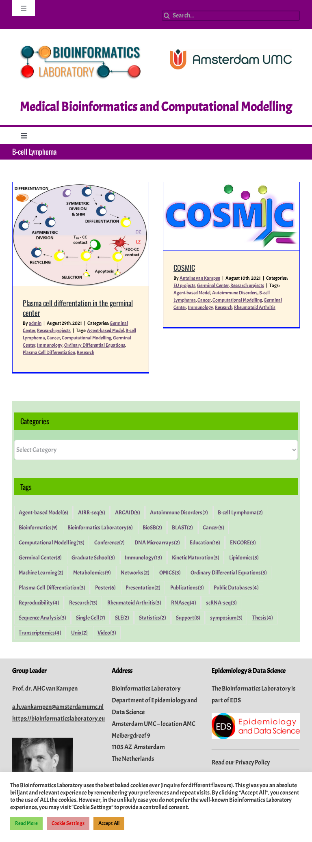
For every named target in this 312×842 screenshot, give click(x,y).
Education (205, 542)
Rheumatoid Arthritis (254, 307)
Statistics (152, 617)
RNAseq (183, 602)
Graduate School (93, 557)
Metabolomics (92, 572)
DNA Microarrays (157, 542)
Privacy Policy (252, 762)
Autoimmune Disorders (235, 292)
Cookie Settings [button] (68, 823)
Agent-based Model (105, 330)
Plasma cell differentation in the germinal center (78, 307)
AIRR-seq (91, 512)
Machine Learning (41, 572)
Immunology (50, 345)
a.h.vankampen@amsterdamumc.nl (58, 707)
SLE (122, 617)
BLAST (182, 527)
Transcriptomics (40, 632)
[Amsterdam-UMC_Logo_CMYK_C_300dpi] (231, 52)
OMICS (170, 572)
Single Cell (90, 617)
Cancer (53, 338)
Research (85, 352)
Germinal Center (213, 285)
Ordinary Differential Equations (94, 345)
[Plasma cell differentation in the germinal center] (81, 234)
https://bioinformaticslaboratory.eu (58, 719)
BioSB (152, 527)
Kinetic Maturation (195, 557)
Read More (26, 823)
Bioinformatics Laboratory (100, 527)
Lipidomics (244, 557)
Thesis (262, 617)
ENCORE (243, 542)
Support (188, 617)
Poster (105, 587)
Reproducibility (39, 602)
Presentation (143, 587)
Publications (187, 587)
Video (107, 632)
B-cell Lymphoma (240, 512)
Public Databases (236, 587)
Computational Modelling (86, 338)
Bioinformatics (38, 527)
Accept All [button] (108, 823)
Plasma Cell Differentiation (49, 352)
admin (35, 323)
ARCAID (127, 512)
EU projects (184, 285)
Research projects (54, 330)
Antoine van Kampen (200, 278)
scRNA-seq (221, 602)
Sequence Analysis (42, 617)
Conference (109, 542)
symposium (226, 617)
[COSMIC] (231, 216)
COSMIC (184, 267)
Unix (79, 632)
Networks (135, 572)
